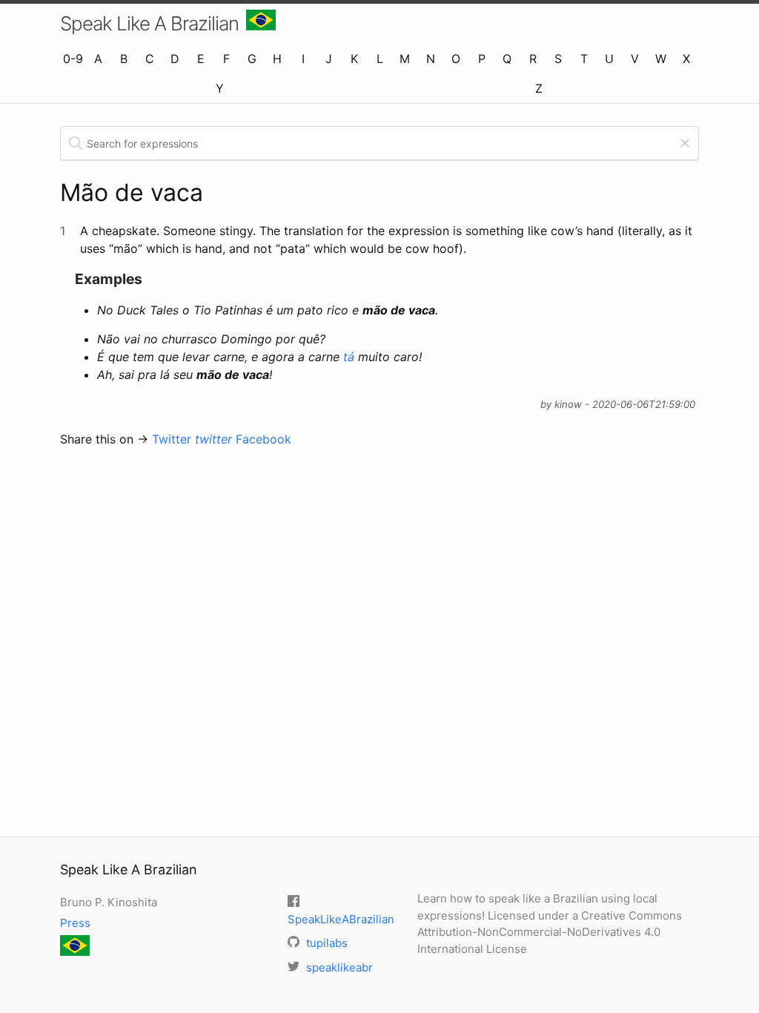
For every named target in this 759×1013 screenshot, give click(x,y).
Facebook (263, 439)
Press (75, 923)
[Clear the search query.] (684, 143)
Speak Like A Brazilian (149, 23)
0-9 (73, 58)
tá (348, 356)
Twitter (192, 439)
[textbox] (379, 143)
